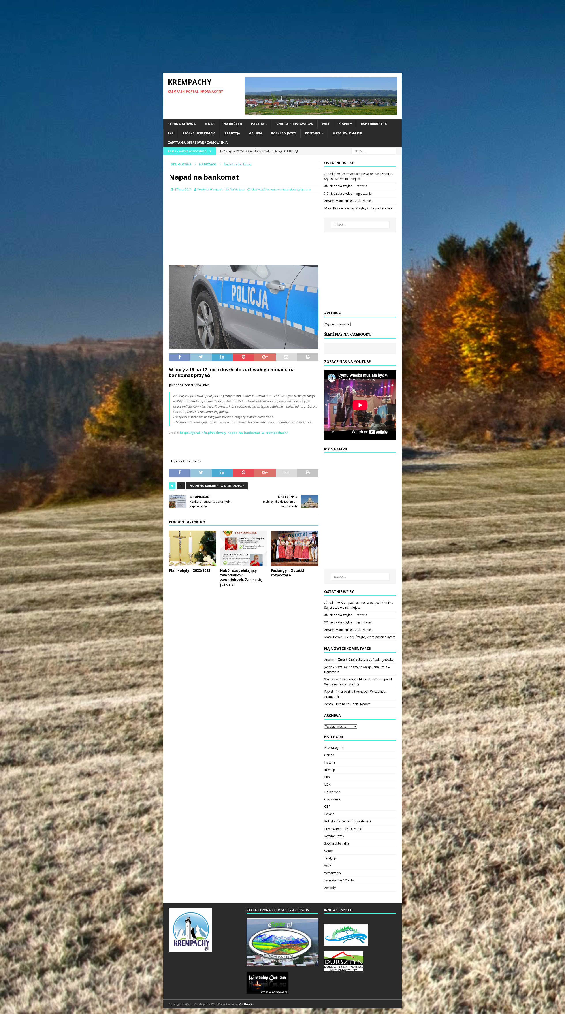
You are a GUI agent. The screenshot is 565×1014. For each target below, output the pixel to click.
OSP (327, 806)
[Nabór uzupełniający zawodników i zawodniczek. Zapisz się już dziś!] (243, 548)
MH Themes (246, 1004)
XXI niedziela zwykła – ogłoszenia (348, 193)
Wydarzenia (332, 873)
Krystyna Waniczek (210, 189)
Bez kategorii (333, 747)
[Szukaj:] (374, 151)
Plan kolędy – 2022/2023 (189, 570)
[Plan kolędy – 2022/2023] (192, 548)
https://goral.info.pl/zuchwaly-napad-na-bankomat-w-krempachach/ (234, 433)
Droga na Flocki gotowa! (353, 704)
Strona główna (182, 124)
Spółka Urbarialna (199, 133)
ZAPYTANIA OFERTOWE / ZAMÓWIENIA (198, 142)
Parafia (257, 124)
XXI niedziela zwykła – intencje (345, 186)
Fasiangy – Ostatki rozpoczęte (287, 573)
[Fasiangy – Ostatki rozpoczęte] (294, 548)
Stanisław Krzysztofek (340, 679)
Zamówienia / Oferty (339, 880)
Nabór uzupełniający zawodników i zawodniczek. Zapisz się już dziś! (241, 577)
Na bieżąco (233, 124)
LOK (327, 784)
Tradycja (232, 133)
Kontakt (312, 133)
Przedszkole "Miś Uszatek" (343, 829)
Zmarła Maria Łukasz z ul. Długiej (348, 201)
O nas (210, 124)
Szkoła (329, 851)
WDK (325, 124)
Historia (329, 762)
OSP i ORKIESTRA (374, 124)
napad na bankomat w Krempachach (217, 486)
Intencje (330, 770)
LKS (170, 133)
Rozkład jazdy (283, 133)
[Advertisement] (282, 36)
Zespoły (345, 124)
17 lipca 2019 (183, 189)
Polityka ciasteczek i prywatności (347, 821)
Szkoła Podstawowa (294, 124)
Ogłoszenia (332, 799)
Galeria (255, 133)
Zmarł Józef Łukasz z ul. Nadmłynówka (366, 659)
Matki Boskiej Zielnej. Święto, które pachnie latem (360, 208)
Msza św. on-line (347, 133)
